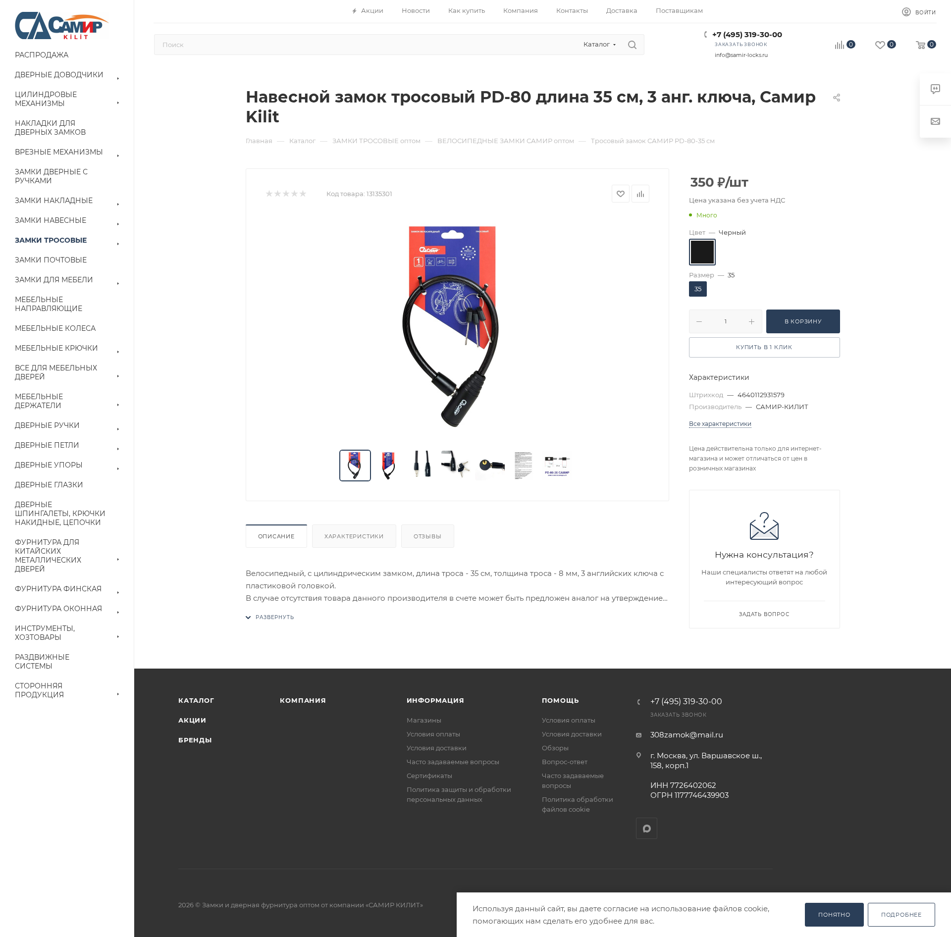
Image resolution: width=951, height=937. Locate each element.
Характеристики (354, 536)
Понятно (834, 914)
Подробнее (901, 914)
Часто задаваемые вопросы (453, 762)
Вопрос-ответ (564, 762)
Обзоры (555, 748)
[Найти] (632, 44)
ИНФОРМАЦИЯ (436, 700)
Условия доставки (437, 748)
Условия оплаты (433, 734)
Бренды (195, 740)
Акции (192, 720)
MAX (646, 828)
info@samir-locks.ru (741, 55)
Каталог (196, 700)
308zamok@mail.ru (686, 734)
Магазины (424, 720)
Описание (276, 536)
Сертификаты (429, 776)
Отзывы (428, 536)
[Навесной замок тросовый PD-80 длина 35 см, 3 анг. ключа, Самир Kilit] (457, 326)
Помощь (560, 700)
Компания (303, 700)
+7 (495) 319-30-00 (747, 34)
